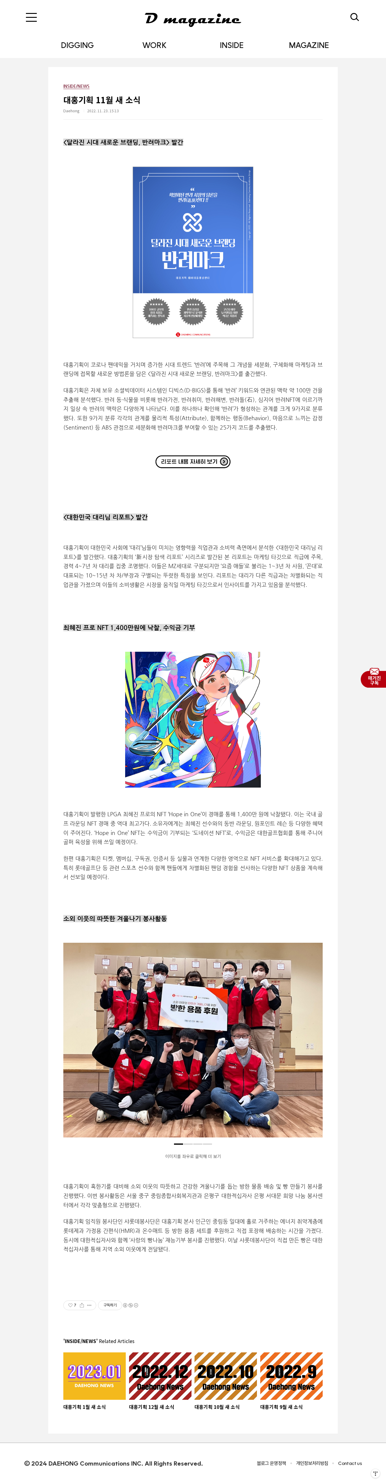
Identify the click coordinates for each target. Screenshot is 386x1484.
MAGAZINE (309, 45)
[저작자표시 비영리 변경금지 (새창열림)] (130, 1305)
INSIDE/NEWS (76, 86)
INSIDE (232, 45)
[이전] (72, 1043)
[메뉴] (31, 17)
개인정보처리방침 (312, 1463)
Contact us (350, 1463)
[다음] (314, 1043)
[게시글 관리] (89, 1305)
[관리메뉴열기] (375, 1473)
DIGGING (77, 45)
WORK (154, 45)
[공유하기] (82, 1305)
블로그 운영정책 (271, 1463)
